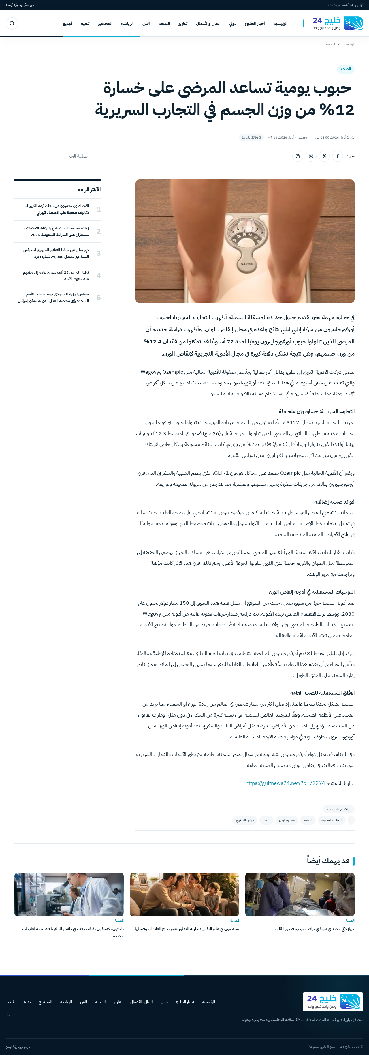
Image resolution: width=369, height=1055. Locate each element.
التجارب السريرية (331, 820)
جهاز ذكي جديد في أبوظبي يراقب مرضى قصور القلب (315, 929)
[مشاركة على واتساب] (311, 156)
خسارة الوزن (287, 820)
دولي (232, 23)
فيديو (67, 23)
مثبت (266, 820)
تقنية (85, 23)
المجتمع (105, 23)
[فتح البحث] (12, 23)
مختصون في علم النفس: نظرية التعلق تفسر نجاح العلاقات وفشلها (187, 929)
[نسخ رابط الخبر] (297, 156)
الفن (146, 23)
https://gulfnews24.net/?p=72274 (285, 783)
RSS (8, 1015)
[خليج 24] (333, 23)
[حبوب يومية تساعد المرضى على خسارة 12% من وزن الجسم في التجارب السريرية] (351, 820)
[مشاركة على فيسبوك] (337, 156)
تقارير (183, 23)
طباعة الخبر (78, 156)
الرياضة (127, 23)
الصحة (164, 23)
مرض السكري (245, 820)
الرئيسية (280, 23)
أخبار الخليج (255, 23)
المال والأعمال (208, 23)
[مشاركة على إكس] (324, 156)
